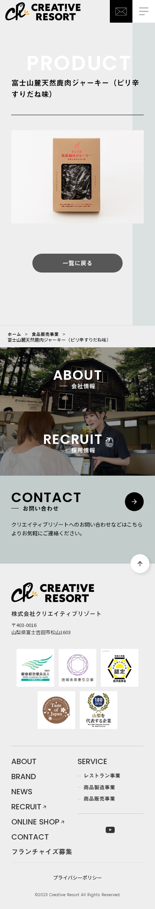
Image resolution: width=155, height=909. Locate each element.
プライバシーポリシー (77, 877)
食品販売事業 (45, 334)
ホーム (14, 334)
